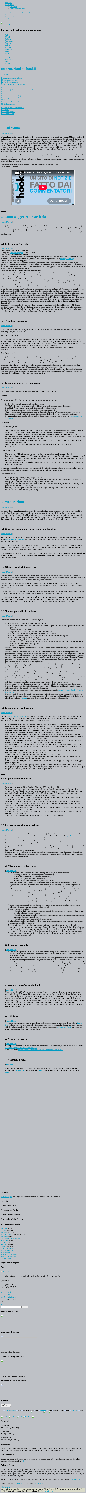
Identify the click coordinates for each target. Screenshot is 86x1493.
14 (11, 1294)
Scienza (8, 45)
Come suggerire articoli (18, 9)
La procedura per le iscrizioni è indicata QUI (21, 1048)
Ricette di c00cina (7, 1248)
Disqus (24, 698)
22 (13, 1297)
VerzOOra (4, 1240)
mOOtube (4, 1236)
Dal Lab (7, 1272)
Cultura (8, 47)
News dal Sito (10, 15)
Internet (8, 43)
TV (6, 55)
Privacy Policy (74, 1479)
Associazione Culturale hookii (20, 13)
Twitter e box (10, 19)
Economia (9, 49)
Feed (7, 61)
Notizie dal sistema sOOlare (11, 1238)
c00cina (3, 1246)
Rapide (7, 63)
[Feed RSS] (36, 1417)
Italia (7, 35)
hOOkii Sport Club (7, 1250)
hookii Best (9, 59)
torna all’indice (6, 133)
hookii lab (8, 3)
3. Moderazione (6, 88)
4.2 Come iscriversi (8, 112)
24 (2, 1299)
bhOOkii (4, 1228)
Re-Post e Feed (10, 17)
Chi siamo (13, 7)
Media (7, 53)
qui (23, 1461)
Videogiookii (5, 1252)
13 (9, 1294)
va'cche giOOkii (6, 1234)
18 (4, 1297)
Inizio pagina (5, 1487)
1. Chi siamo (5, 74)
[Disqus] (43, 1103)
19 (7, 1297)
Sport (7, 51)
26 (7, 1299)
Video (7, 57)
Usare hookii (9, 5)
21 (11, 1297)
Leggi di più (49, 1491)
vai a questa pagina (16, 253)
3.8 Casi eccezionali (8, 104)
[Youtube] (27, 1417)
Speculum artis (6, 1258)
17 (2, 1297)
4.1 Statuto (5, 110)
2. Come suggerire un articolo (11, 78)
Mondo (8, 37)
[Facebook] (13, 1417)
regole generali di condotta (17, 716)
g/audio (3, 1230)
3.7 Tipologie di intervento (10, 102)
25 (4, 1299)
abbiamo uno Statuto (64, 1027)
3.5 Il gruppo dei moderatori (11, 98)
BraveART (5, 1242)
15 (13, 1294)
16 (15, 1294)
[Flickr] (20, 1417)
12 (7, 1294)
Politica (8, 39)
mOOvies (4, 1232)
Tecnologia (9, 41)
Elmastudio (39, 1483)
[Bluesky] (4, 1417)
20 (9, 1297)
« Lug (3, 1304)
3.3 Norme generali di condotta (12, 94)
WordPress (19, 1483)
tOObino (4, 1244)
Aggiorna (7, 1405)
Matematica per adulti (8, 1256)
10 (2, 1294)
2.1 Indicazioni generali (9, 80)
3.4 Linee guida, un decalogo (11, 96)
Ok (43, 1491)
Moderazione (14, 11)
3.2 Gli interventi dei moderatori (12, 92)
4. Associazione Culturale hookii (12, 108)
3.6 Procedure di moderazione (11, 100)
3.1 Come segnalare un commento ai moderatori (18, 90)
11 (4, 1294)
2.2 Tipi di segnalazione (9, 82)
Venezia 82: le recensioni (9, 1254)
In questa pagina (6, 1197)
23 (15, 1297)
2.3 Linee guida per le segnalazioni (13, 84)
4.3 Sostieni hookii (7, 114)
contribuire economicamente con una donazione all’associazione (40, 1050)
